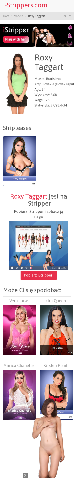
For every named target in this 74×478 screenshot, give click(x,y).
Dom (6, 16)
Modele (18, 16)
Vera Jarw (18, 300)
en (65, 16)
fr (70, 16)
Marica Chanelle (18, 365)
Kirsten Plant (55, 365)
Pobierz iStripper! (38, 275)
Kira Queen (55, 300)
